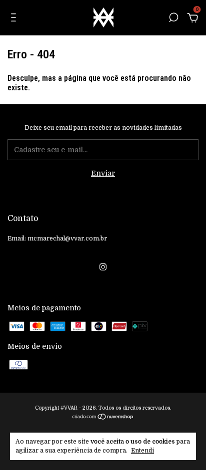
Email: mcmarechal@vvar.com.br (57, 238)
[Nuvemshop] (103, 418)
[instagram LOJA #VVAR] (103, 267)
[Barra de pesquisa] (173, 19)
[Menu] (15, 19)
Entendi (142, 450)
